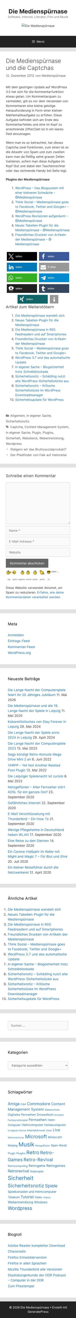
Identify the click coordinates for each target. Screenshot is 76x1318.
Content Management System (46, 427)
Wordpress (14, 444)
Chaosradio (17, 1251)
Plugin (36, 432)
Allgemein (17, 416)
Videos (46, 1197)
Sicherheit (13, 438)
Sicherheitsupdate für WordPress (39, 400)
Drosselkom (45, 1114)
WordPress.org (19, 653)
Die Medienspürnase (38, 11)
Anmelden (16, 635)
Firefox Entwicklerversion (27, 1257)
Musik (26, 1144)
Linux (49, 1130)
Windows (40, 1202)
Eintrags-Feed (19, 641)
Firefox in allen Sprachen (27, 1263)
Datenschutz (52, 1109)
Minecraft (55, 1137)
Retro (32, 1152)
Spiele (51, 1185)
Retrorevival (18, 1171)
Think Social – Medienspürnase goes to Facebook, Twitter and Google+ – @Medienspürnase (42, 206)
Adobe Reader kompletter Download (36, 1246)
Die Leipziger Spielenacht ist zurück (35, 776)
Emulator (59, 1114)
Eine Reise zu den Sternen (28, 841)
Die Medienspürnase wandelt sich (40, 315)
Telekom (14, 1197)
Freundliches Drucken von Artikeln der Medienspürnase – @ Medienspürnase (40, 239)
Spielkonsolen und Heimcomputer (32, 1192)
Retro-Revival (38, 1159)
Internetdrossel (36, 1130)
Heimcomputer (32, 1125)
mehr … (55, 571)
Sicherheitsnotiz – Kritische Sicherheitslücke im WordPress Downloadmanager (37, 390)
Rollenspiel (36, 1171)
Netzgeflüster (42, 1145)
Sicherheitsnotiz (17, 421)
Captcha (16, 427)
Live (56, 1130)
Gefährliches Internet (24, 803)
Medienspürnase (16, 1137)
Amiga (14, 1103)
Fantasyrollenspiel (18, 1120)
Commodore (38, 1103)
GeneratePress (38, 1312)
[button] (22, 256)
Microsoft (36, 1136)
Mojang (13, 1145)
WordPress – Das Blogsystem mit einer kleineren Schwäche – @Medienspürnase (39, 192)
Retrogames (55, 1166)
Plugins (48, 432)
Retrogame (37, 1166)
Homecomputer (55, 1125)
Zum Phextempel (21, 1286)
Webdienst (30, 438)
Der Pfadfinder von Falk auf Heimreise (38, 455)
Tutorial (27, 1197)
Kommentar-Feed (21, 647)
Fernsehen (38, 1119)
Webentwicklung (51, 438)
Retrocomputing (18, 1165)
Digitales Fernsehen (22, 1114)
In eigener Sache (39, 416)
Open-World (59, 1145)
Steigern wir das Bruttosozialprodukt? (38, 449)
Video (38, 1197)
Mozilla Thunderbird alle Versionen (35, 1269)
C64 (23, 1104)
